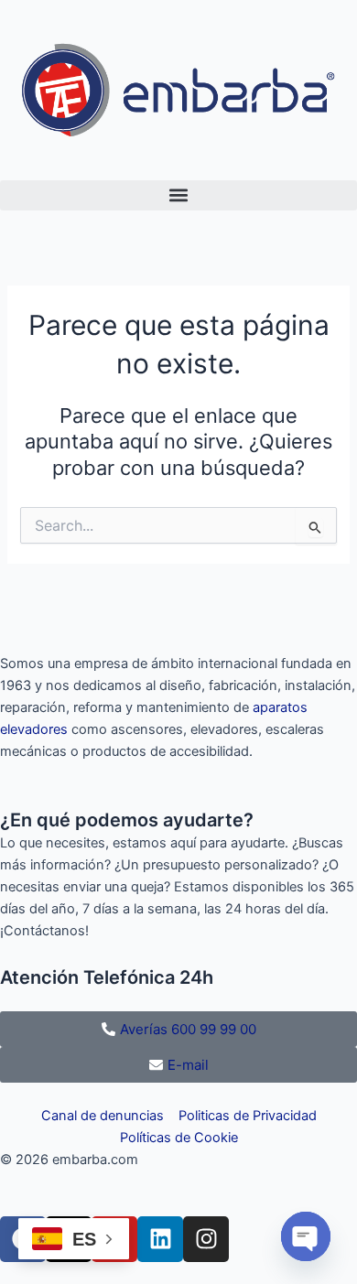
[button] (178, 195)
